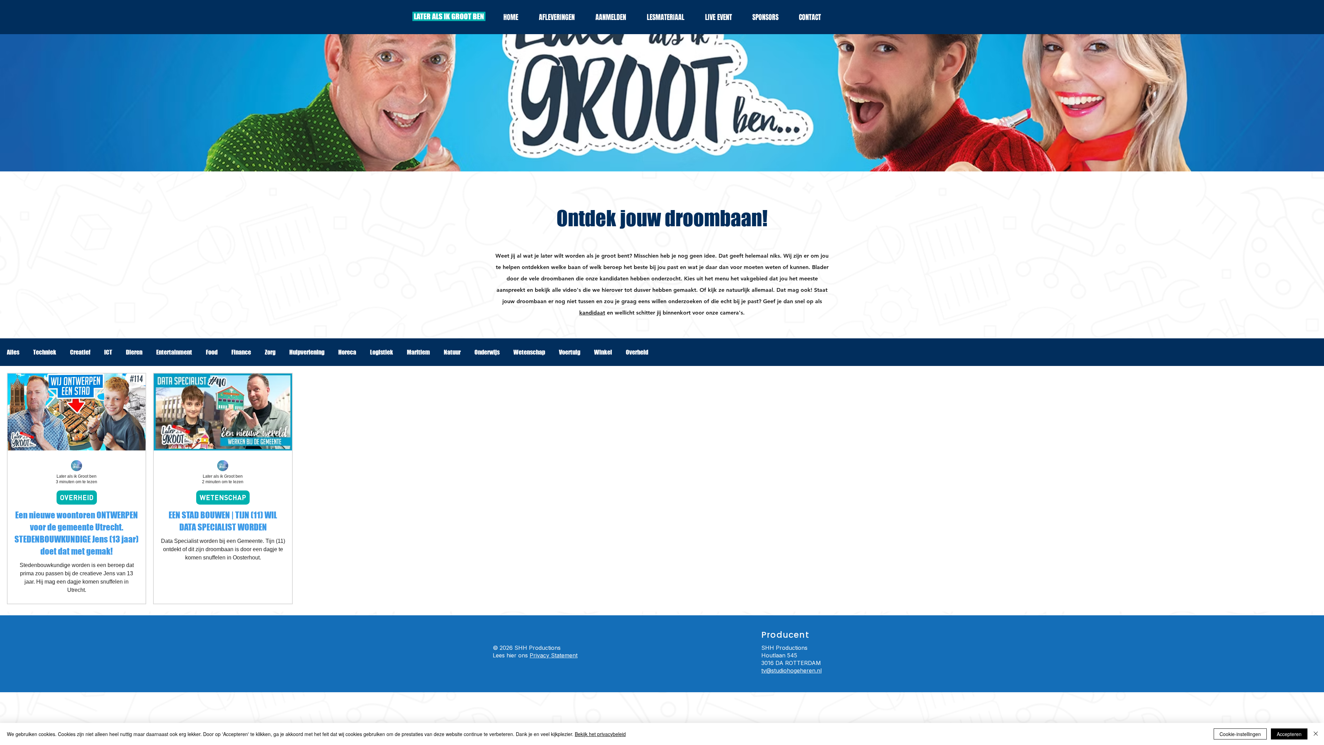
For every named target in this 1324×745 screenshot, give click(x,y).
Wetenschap (529, 352)
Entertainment (174, 352)
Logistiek (381, 352)
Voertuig (569, 352)
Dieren (134, 352)
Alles (13, 352)
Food (212, 352)
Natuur (452, 352)
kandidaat (592, 312)
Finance (241, 352)
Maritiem (418, 352)
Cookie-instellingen (1240, 734)
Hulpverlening (306, 352)
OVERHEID (76, 497)
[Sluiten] (1316, 733)
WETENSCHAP (223, 497)
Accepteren (1289, 734)
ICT (108, 352)
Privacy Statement (554, 655)
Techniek (44, 352)
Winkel (603, 352)
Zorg (270, 352)
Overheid (637, 352)
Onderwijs (487, 352)
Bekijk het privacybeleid (600, 734)
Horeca (347, 352)
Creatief (80, 352)
